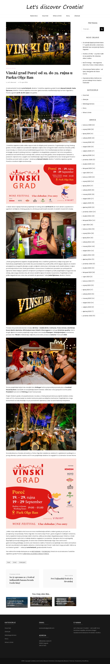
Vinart (14, 562)
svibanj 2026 (87, 138)
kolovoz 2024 (87, 229)
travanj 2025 (87, 194)
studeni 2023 (87, 268)
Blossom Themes (69, 661)
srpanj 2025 (87, 181)
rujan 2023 (86, 277)
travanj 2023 (87, 298)
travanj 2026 (87, 142)
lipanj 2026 (86, 134)
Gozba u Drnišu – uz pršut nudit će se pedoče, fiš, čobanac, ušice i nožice (93, 56)
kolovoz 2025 (87, 177)
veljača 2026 (87, 151)
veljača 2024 (87, 255)
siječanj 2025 (87, 207)
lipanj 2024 (86, 238)
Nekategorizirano (88, 104)
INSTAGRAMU (36, 551)
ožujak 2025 (86, 199)
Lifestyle (77, 16)
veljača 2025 (87, 203)
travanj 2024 (87, 246)
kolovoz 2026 (87, 125)
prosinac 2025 (87, 160)
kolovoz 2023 (87, 281)
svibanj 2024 (87, 242)
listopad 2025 (87, 168)
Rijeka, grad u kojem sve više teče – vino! (64, 602)
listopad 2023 (87, 272)
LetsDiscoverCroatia (37, 661)
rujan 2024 (86, 225)
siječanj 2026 (87, 155)
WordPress (85, 661)
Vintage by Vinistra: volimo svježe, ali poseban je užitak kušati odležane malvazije (41, 601)
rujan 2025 (86, 173)
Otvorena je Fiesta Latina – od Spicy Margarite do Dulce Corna (93, 71)
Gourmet (45, 16)
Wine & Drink (57, 16)
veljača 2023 (87, 307)
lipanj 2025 (86, 186)
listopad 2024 (87, 220)
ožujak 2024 (87, 251)
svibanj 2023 (87, 294)
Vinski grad (22, 562)
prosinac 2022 (87, 316)
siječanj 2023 (87, 311)
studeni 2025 (87, 164)
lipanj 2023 (86, 290)
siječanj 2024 (87, 259)
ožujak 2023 (86, 303)
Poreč (8, 562)
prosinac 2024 (87, 212)
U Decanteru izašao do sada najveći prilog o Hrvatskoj (15, 603)
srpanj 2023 (86, 285)
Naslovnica (33, 16)
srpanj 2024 (87, 233)
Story (68, 16)
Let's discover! (12, 82)
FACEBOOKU (46, 551)
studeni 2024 (87, 216)
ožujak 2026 (86, 147)
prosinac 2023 (87, 264)
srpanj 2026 (87, 129)
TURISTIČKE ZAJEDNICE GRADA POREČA (35, 554)
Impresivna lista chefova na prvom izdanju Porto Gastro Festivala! (92, 80)
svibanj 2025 (87, 190)
